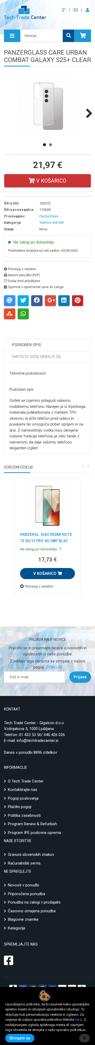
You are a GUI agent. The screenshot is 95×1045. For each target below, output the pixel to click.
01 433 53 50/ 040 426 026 (42, 734)
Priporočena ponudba (26, 893)
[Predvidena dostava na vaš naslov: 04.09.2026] (60, 549)
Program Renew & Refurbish (32, 824)
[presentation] (82, 465)
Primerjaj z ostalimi (21, 269)
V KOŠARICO (45, 573)
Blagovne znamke (23, 919)
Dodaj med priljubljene (23, 281)
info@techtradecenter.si (37, 740)
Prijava (80, 677)
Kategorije (16, 928)
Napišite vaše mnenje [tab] (34, 356)
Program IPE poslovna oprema (34, 832)
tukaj (78, 1020)
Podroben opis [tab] (26, 344)
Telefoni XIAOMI (51, 223)
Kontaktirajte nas (22, 789)
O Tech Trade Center (26, 781)
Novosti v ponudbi (23, 885)
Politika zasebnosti (24, 815)
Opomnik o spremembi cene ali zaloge (35, 287)
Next (87, 113)
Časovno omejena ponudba (32, 911)
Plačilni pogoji (19, 806)
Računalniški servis (24, 863)
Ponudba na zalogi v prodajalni (34, 902)
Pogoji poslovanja (23, 798)
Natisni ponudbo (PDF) (23, 275)
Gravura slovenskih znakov (31, 854)
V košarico (50, 181)
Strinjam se (19, 1038)
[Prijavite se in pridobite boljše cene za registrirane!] (88, 10)
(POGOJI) (53, 667)
